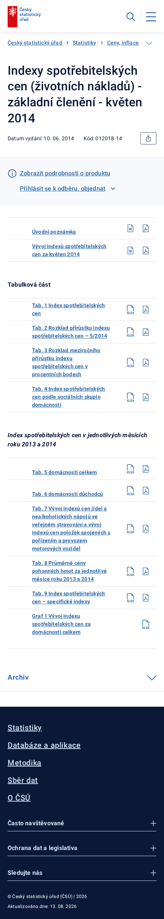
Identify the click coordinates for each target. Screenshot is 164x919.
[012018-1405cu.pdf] (145, 228)
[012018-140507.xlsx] (130, 528)
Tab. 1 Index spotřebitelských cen (68, 309)
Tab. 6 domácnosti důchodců (67, 494)
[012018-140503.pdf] (145, 362)
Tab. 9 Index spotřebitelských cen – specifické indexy (68, 597)
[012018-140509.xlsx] (130, 597)
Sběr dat (23, 780)
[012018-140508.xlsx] (130, 571)
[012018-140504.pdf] (145, 397)
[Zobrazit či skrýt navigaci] (149, 43)
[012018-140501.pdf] (145, 309)
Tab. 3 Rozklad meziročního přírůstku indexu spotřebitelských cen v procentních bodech (66, 362)
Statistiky (84, 43)
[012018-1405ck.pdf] (145, 250)
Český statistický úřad (35, 43)
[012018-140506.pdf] (145, 490)
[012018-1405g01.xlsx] (145, 624)
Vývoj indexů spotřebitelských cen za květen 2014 (69, 250)
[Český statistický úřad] (24, 16)
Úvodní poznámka (54, 232)
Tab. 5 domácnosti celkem (64, 472)
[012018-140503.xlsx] (130, 362)
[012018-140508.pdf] (145, 571)
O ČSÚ (19, 797)
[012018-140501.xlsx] (130, 309)
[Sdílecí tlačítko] (148, 138)
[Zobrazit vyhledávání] (130, 16)
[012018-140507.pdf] (145, 528)
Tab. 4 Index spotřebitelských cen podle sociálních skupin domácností (68, 397)
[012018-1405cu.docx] (130, 228)
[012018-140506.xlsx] (130, 490)
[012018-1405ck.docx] (130, 250)
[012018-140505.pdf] (145, 468)
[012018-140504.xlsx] (130, 397)
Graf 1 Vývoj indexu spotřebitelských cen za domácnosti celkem (61, 624)
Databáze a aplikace (44, 745)
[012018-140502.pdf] (145, 332)
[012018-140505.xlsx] (130, 468)
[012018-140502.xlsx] (130, 332)
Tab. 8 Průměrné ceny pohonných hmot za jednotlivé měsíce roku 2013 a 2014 (69, 571)
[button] (82, 823)
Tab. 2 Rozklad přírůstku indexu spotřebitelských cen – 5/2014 (71, 332)
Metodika (25, 762)
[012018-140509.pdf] (145, 597)
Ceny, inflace (123, 43)
